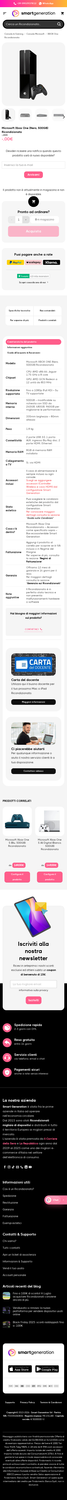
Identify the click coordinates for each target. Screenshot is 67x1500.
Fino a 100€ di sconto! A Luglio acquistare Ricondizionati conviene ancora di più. (34, 1296)
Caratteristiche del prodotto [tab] (21, 342)
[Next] (61, 74)
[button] (5, 13)
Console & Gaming (13, 34)
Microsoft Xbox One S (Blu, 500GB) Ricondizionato (17, 843)
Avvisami (34, 174)
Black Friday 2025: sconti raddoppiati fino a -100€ (38, 1324)
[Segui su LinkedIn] (26, 1167)
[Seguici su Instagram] (9, 1167)
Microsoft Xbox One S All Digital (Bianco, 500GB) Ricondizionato (50, 845)
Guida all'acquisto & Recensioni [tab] (23, 353)
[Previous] (6, 74)
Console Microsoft (35, 34)
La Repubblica (28, 1143)
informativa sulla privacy (33, 990)
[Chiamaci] (21, 1167)
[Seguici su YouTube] (30, 1167)
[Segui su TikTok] (13, 1167)
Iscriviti (33, 1000)
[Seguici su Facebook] (4, 1167)
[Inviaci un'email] (17, 1167)
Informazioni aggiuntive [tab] (19, 347)
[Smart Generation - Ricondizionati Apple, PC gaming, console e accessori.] (33, 13)
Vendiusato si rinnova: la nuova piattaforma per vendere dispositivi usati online (38, 1311)
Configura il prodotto (17, 877)
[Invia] (59, 24)
